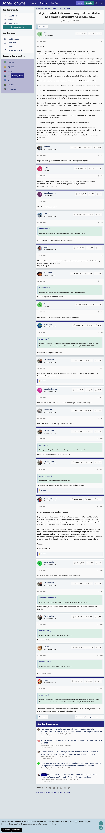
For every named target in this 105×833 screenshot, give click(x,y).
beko (64, 21)
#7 (101, 281)
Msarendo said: (44, 476)
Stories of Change (15, 23)
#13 (101, 439)
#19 (101, 655)
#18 (101, 624)
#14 (101, 470)
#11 (101, 397)
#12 (101, 418)
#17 (101, 591)
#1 (102, 41)
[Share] (98, 41)
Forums (33, 3)
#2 (101, 155)
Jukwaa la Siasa (46, 736)
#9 (101, 333)
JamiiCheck (12, 16)
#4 (101, 201)
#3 (101, 176)
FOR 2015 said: (44, 631)
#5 (101, 222)
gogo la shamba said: (46, 598)
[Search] (101, 3)
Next (43, 26)
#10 (101, 368)
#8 (101, 312)
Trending (43, 3)
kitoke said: (43, 339)
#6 (101, 255)
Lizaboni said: (43, 229)
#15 (101, 507)
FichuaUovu (12, 20)
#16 (101, 570)
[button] (96, 3)
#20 (101, 689)
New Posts (55, 3)
